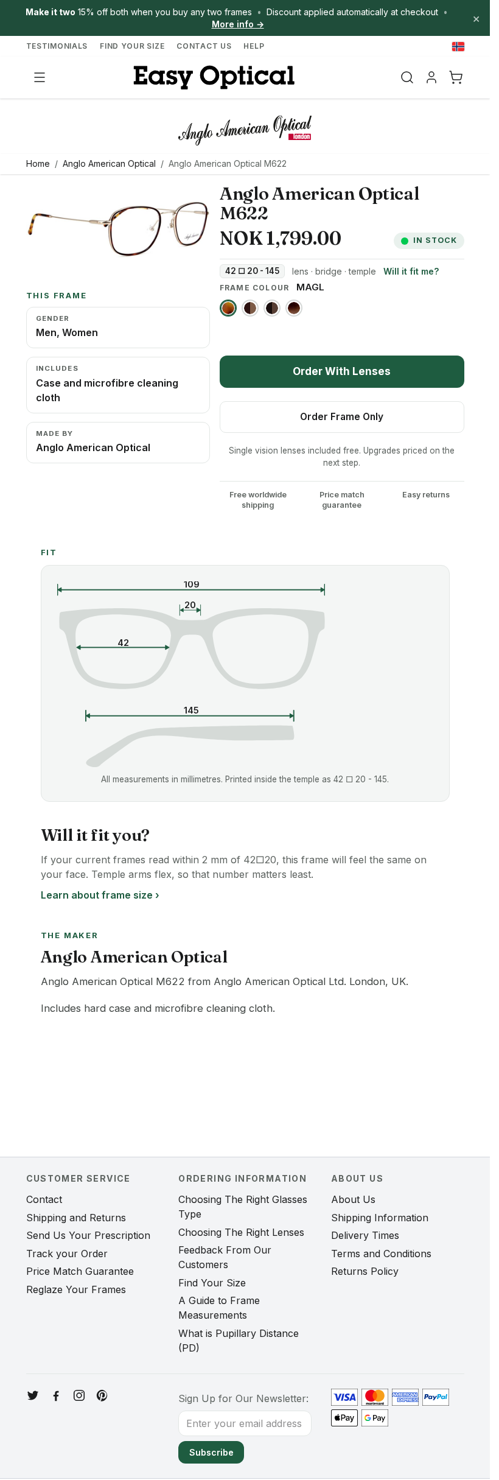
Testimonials (57, 46)
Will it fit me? (411, 271)
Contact (44, 1199)
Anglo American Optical (109, 163)
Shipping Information (379, 1218)
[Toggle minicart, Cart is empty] (456, 77)
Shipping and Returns (76, 1218)
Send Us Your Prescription (88, 1235)
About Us (353, 1199)
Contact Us (203, 46)
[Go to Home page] (212, 78)
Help (253, 46)
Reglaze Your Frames (76, 1289)
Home (38, 163)
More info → (238, 24)
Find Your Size (132, 46)
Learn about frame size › (100, 895)
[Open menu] (39, 77)
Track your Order (67, 1253)
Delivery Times (365, 1235)
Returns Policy (365, 1271)
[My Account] (431, 77)
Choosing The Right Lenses (241, 1232)
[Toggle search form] (407, 77)
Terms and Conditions (381, 1253)
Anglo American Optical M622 (228, 163)
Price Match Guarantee (80, 1271)
